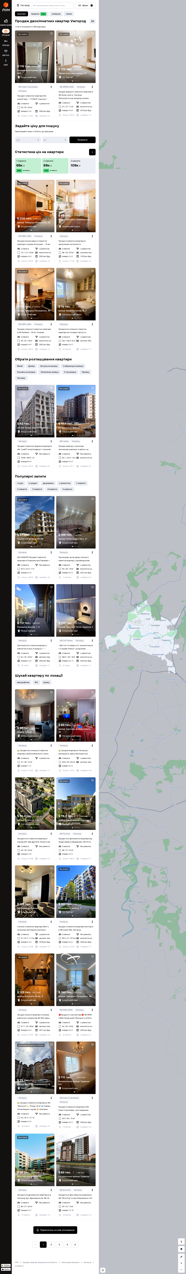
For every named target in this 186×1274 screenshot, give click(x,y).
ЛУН (17, 1262)
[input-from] (28, 140)
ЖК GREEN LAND (67, 87)
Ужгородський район (70, 1262)
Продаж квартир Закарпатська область (40, 1262)
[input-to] (55, 140)
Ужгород (22, 91)
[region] (142, 637)
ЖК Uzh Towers (66, 641)
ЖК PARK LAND (25, 236)
